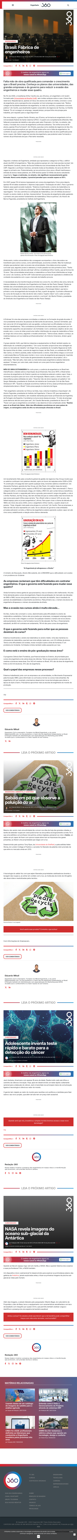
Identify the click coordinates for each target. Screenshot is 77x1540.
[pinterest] (34, 65)
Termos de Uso (35, 1505)
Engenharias (10, 41)
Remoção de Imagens (37, 1496)
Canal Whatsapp (11, 1496)
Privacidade (33, 1508)
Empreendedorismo (60, 1484)
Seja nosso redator (13, 1502)
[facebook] (16, 65)
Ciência (56, 1487)
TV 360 (31, 1474)
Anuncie (32, 1502)
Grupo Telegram (11, 1499)
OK (38, 1536)
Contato (32, 1499)
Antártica (15, 1275)
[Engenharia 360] (40, 5)
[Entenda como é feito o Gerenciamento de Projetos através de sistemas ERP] (53, 1395)
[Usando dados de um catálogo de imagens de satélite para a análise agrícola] (20, 1395)
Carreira (56, 1481)
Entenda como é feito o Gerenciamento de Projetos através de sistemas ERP (51, 1405)
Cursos (32, 1478)
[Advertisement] (39, 148)
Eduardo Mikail (12, 729)
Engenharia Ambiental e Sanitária (19, 792)
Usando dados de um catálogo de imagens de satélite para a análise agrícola (19, 1405)
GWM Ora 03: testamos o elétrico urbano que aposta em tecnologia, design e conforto (52, 1433)
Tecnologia (57, 1478)
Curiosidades (10, 1037)
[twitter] (20, 65)
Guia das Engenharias (13, 1493)
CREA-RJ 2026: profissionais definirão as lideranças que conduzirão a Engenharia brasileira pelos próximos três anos (19, 1435)
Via (5, 1130)
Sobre (31, 1493)
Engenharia (57, 1474)
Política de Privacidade (62, 1531)
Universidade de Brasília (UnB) (25, 98)
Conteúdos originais (37, 1481)
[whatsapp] (23, 65)
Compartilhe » (8, 66)
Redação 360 (11, 1164)
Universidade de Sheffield (45, 845)
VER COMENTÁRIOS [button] (12, 710)
